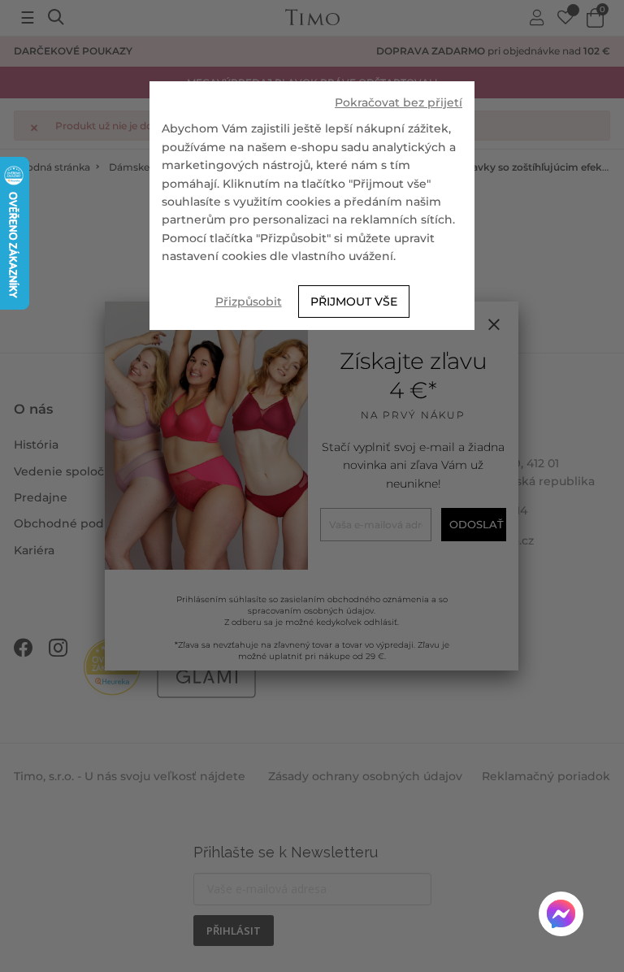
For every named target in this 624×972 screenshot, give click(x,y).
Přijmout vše (353, 301)
